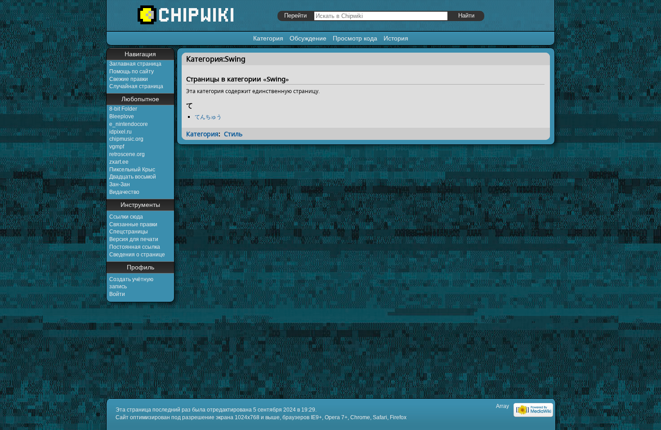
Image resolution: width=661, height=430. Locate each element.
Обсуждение (308, 38)
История (396, 38)
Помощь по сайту (131, 71)
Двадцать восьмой (132, 177)
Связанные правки (133, 224)
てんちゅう (208, 117)
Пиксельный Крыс (132, 169)
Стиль (233, 134)
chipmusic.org (126, 139)
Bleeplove (121, 116)
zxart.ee (119, 162)
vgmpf (116, 146)
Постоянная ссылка (134, 247)
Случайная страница (136, 86)
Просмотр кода (355, 38)
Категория (268, 38)
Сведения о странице (137, 254)
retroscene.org (127, 154)
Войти (117, 294)
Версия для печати (133, 239)
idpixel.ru (120, 132)
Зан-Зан (119, 184)
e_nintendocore (128, 124)
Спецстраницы (128, 231)
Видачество (124, 192)
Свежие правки (128, 79)
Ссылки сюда (126, 217)
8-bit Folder (123, 109)
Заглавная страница (135, 64)
